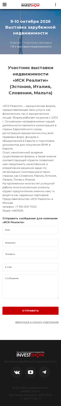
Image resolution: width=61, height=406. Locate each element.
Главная (15, 42)
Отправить (30, 310)
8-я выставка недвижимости (32, 46)
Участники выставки (38, 42)
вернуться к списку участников (37, 322)
